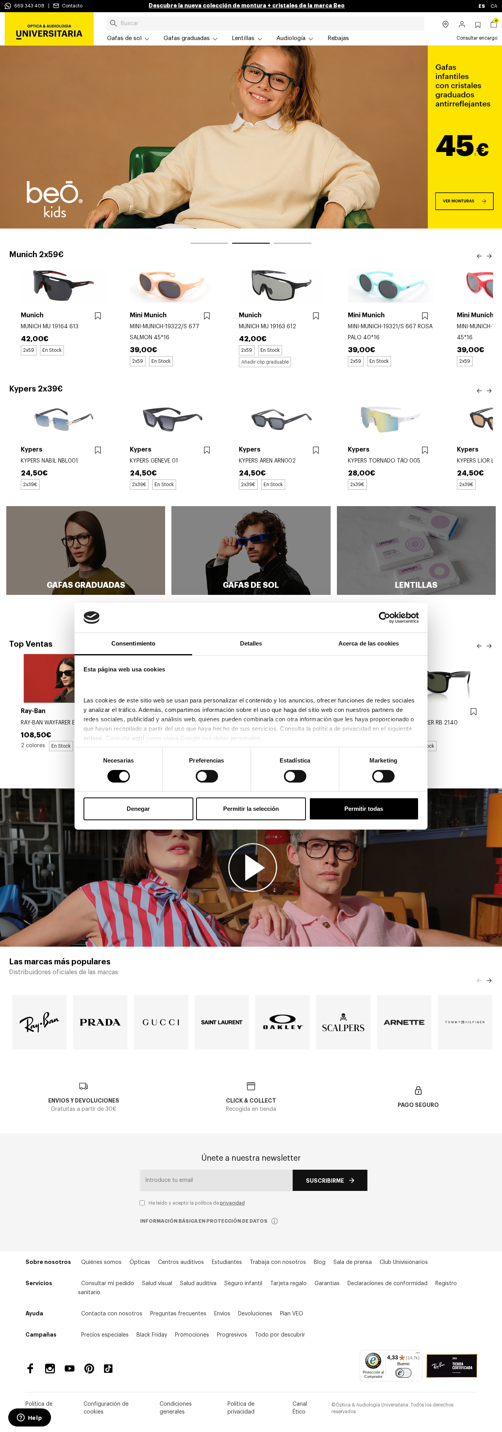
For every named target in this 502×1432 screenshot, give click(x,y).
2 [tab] (251, 245)
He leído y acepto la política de (197, 1203)
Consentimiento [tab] (133, 643)
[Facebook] (30, 1368)
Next (489, 256)
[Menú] (417, 1354)
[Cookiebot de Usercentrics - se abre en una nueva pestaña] (384, 618)
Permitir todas (363, 808)
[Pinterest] (89, 1368)
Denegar (138, 808)
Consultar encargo (477, 38)
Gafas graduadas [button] (187, 38)
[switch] (207, 776)
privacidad (232, 1203)
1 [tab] (209, 245)
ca (494, 6)
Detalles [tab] (251, 643)
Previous (479, 256)
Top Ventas (31, 644)
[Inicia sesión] (462, 25)
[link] (49, 28)
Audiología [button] (291, 38)
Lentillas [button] (243, 38)
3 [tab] (292, 245)
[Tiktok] (111, 1368)
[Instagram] (50, 1368)
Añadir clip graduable (265, 362)
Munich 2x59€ (36, 255)
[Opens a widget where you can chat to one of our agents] (29, 1418)
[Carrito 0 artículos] (493, 25)
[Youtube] (70, 1368)
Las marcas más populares (60, 962)
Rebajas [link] (338, 38)
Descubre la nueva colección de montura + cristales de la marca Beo (247, 5)
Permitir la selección (251, 808)
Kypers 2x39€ (36, 389)
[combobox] (265, 23)
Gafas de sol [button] (124, 38)
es (482, 6)
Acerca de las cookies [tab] (368, 643)
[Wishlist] (97, 316)
